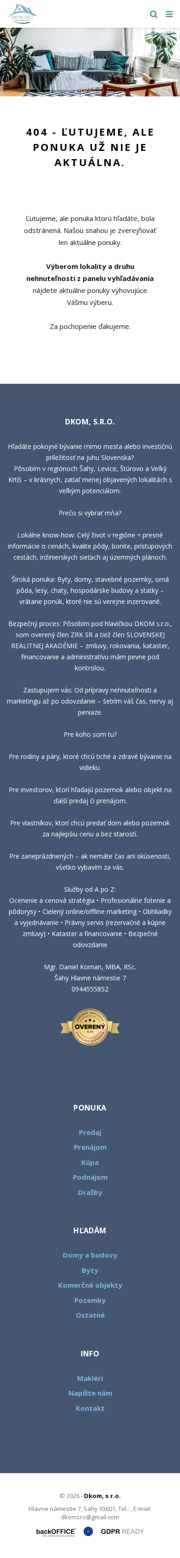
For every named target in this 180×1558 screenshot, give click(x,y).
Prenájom (90, 1147)
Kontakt (90, 1408)
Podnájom (90, 1177)
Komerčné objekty (90, 1284)
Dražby (90, 1192)
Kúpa (90, 1162)
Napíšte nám (90, 1392)
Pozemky (90, 1300)
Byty (90, 1270)
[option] (90, 62)
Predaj (90, 1132)
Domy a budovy (90, 1255)
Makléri (90, 1378)
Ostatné (90, 1314)
